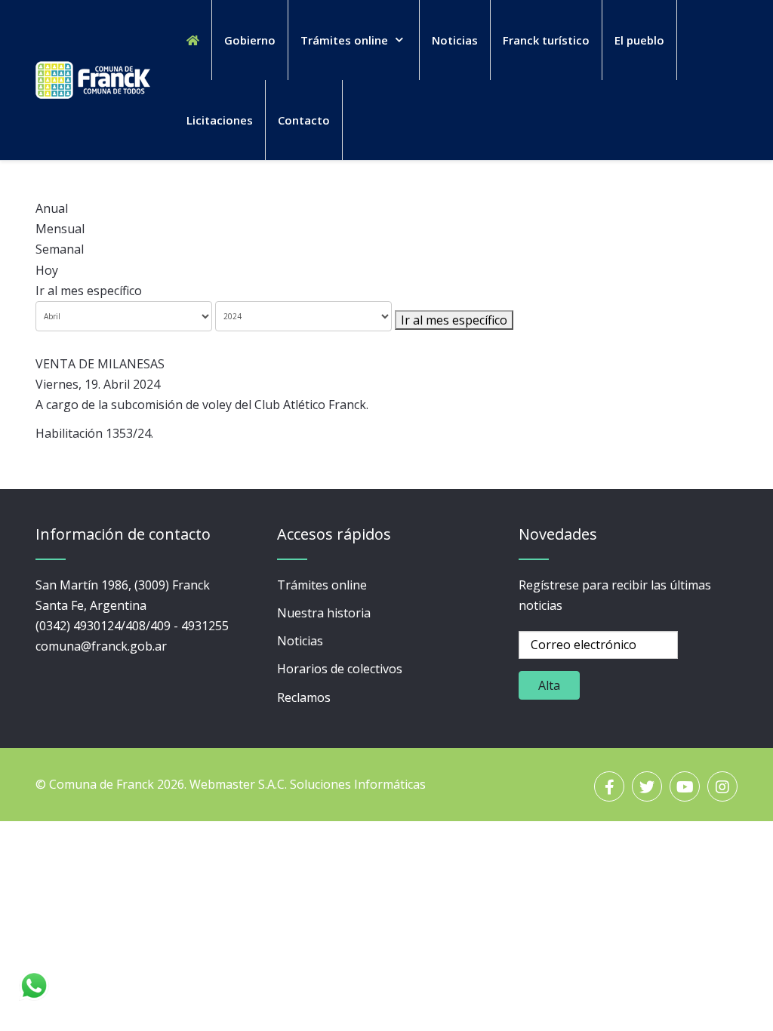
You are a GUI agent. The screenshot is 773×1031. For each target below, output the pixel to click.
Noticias (300, 640)
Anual (51, 208)
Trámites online (322, 585)
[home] (192, 40)
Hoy (46, 270)
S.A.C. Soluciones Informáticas (342, 784)
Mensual (60, 228)
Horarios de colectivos (339, 668)
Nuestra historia (324, 613)
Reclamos (304, 697)
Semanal (59, 249)
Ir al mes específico (88, 290)
